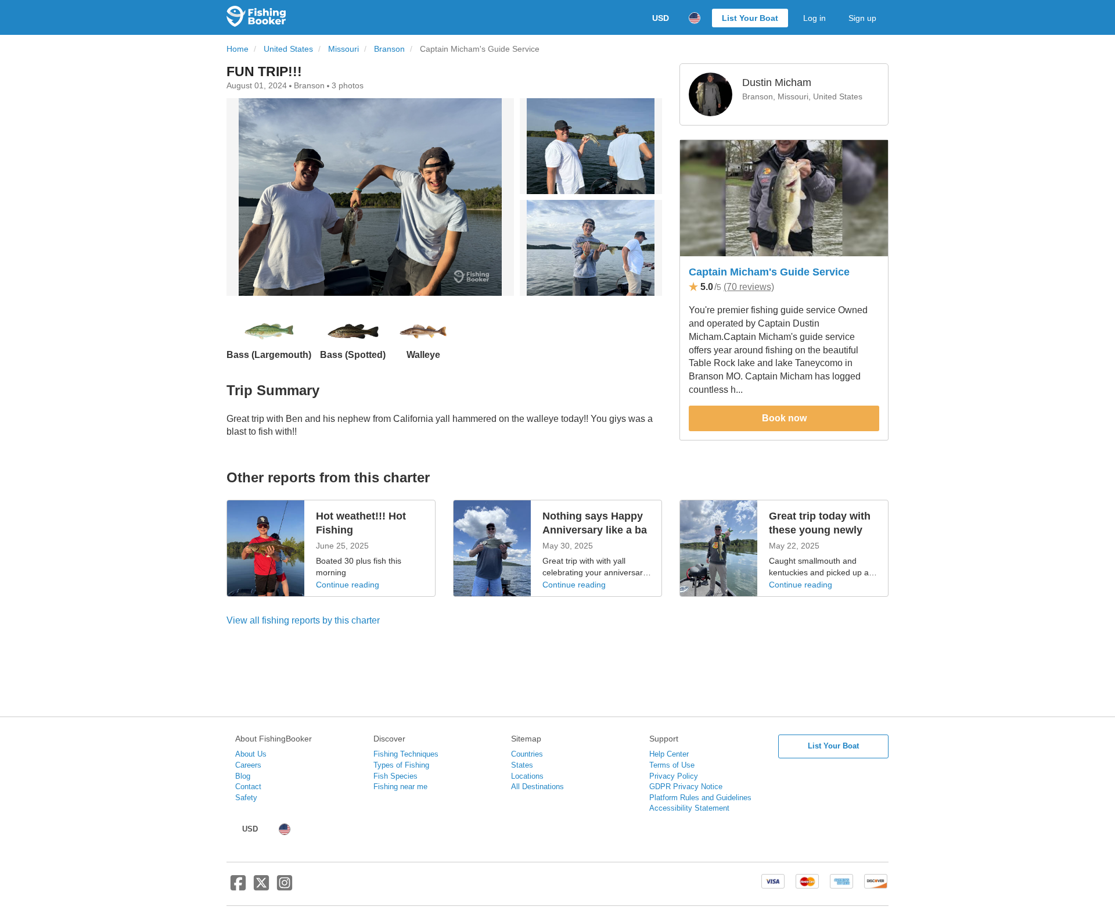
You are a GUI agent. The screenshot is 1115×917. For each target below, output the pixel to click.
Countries (527, 754)
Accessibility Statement (689, 808)
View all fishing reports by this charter (303, 620)
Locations (527, 776)
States (522, 765)
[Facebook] (238, 887)
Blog (242, 776)
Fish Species (395, 776)
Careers (248, 765)
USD (660, 18)
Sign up (862, 18)
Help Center (669, 754)
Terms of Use (672, 765)
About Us (251, 754)
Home (237, 49)
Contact (248, 786)
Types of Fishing (401, 765)
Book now (784, 418)
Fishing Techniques (405, 754)
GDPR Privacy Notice (685, 786)
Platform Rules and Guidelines (700, 797)
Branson (389, 49)
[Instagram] (284, 887)
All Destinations (537, 786)
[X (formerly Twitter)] (261, 887)
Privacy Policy (673, 776)
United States (288, 49)
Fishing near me (400, 786)
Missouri (343, 49)
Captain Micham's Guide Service (769, 272)
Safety (246, 797)
